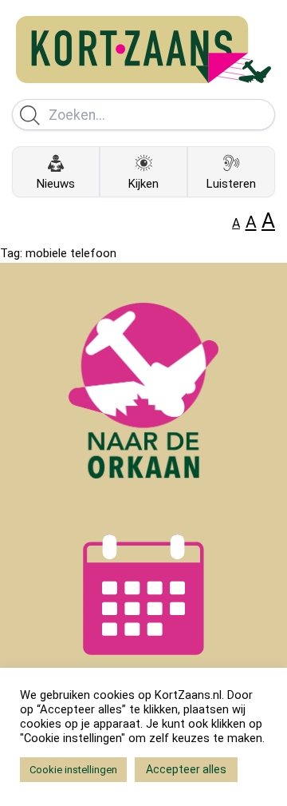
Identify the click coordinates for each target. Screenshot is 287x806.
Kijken (143, 184)
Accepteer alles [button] (186, 769)
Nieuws (56, 184)
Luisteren (231, 184)
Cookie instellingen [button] (73, 770)
